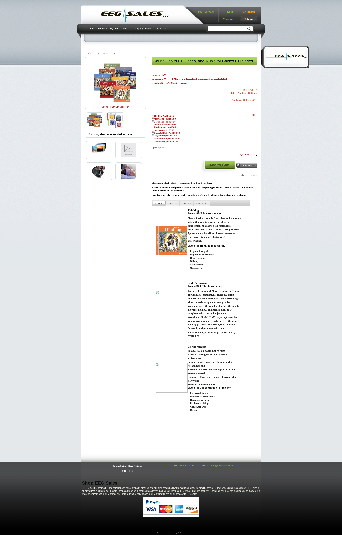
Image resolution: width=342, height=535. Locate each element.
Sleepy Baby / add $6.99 (166, 141)
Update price (158, 147)
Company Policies (142, 28)
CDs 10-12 (201, 203)
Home (92, 28)
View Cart (228, 18)
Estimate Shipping (248, 175)
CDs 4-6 (173, 203)
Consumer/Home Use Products (104, 53)
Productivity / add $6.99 (166, 127)
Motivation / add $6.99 (165, 119)
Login (230, 11)
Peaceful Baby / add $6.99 (167, 139)
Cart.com (181, 533)
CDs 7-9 (187, 203)
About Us (125, 28)
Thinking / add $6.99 (164, 116)
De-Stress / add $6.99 (165, 122)
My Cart (114, 28)
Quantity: (245, 154)
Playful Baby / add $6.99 (166, 136)
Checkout (249, 11)
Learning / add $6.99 (164, 130)
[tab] (159, 202)
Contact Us (160, 28)
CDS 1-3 (159, 203)
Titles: (254, 115)
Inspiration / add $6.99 (165, 124)
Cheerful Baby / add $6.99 (167, 133)
